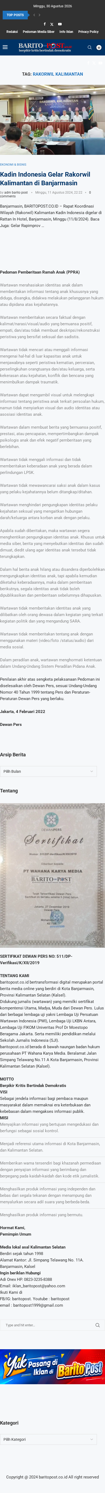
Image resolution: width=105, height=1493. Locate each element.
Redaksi (12, 32)
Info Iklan (66, 32)
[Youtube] (60, 24)
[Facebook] (45, 24)
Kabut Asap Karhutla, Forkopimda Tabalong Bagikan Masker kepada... (52, 15)
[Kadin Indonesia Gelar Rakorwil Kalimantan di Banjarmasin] (52, 120)
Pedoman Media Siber (38, 32)
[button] (34, 15)
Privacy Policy (88, 32)
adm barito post (16, 192)
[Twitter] (52, 24)
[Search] (89, 47)
